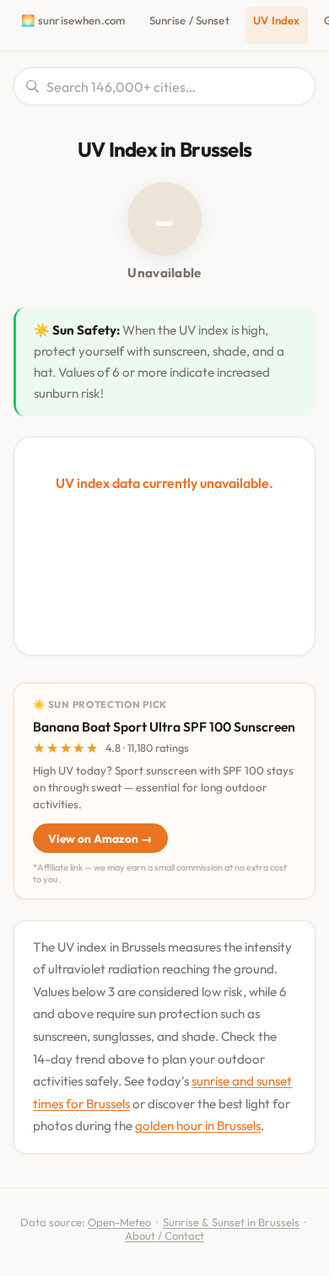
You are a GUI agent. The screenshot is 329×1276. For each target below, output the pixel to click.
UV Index (276, 20)
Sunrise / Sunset (189, 20)
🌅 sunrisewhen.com (73, 20)
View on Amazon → (100, 838)
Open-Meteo (119, 1222)
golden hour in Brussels (198, 1126)
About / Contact (164, 1235)
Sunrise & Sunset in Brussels (231, 1222)
